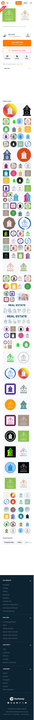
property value (9, 703)
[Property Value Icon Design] (16, 110)
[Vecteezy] (3, 3)
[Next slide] (27, 703)
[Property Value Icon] (10, 140)
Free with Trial (17, 43)
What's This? (20, 64)
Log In (25, 3)
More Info (7, 67)
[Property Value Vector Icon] (23, 384)
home (19, 703)
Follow (28, 36)
